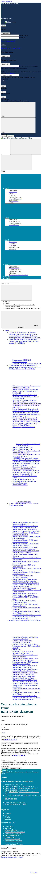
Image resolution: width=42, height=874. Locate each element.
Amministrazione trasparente (13, 840)
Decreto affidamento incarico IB (22, 449)
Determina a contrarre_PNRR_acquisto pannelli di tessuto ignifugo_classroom (25, 580)
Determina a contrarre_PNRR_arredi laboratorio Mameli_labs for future (24, 677)
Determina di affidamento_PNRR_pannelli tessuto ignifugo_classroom (26, 544)
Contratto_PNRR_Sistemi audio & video (25, 526)
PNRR (7, 303)
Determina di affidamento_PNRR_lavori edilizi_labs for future (25, 656)
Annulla (4, 136)
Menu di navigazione (28, 326)
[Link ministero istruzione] (9, 3)
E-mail (21, 66)
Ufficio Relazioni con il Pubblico (15, 832)
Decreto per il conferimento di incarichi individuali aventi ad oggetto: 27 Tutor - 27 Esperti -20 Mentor (26, 396)
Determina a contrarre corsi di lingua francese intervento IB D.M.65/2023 (26, 387)
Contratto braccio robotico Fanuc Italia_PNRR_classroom (23, 576)
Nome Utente (23, 35)
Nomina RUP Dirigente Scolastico (23, 479)
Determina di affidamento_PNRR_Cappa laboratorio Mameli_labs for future (25, 659)
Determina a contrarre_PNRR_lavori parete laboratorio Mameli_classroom (26, 551)
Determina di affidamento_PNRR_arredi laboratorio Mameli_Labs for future (25, 673)
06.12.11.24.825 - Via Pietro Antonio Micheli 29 (22, 788)
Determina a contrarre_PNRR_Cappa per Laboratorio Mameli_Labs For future (25, 670)
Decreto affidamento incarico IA (22, 447)
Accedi (3, 25)
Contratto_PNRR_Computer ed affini (24, 527)
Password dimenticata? (8, 41)
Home (6, 301)
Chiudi (3, 86)
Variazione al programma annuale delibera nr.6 (27, 363)
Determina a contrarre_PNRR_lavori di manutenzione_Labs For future (25, 666)
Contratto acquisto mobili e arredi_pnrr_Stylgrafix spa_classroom (24, 587)
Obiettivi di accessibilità (12, 835)
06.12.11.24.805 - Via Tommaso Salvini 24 (20, 786)
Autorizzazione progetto (20, 483)
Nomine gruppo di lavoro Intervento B (28, 444)
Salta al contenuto (6, 1)
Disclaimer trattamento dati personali (12, 857)
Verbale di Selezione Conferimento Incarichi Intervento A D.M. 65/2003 (26, 452)
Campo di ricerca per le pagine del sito (12, 282)
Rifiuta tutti (16, 743)
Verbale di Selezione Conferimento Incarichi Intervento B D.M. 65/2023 (26, 455)
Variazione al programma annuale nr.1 (24, 481)
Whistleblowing (9, 837)
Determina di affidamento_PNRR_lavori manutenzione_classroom (25, 541)
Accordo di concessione (20, 362)
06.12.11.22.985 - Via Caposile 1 (17, 790)
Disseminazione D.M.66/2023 (22, 360)
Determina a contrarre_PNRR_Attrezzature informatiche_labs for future (26, 663)
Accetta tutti (30, 743)
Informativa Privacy (11, 830)
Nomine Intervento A (22, 445)
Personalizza (5, 743)
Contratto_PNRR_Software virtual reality (25, 644)
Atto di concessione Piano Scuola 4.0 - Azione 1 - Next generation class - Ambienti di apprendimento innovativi (27, 616)
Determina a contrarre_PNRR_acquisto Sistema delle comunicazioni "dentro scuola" (26, 530)
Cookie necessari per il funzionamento (13, 761)
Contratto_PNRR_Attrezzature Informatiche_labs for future (22, 641)
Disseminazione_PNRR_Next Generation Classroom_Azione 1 (25, 605)
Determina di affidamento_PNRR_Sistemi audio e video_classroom (25, 534)
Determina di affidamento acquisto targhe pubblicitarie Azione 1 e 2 (25, 523)
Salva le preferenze (15, 768)
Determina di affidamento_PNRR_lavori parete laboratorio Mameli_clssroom (25, 548)
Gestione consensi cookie (12, 839)
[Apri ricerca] (25, 147)
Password (22, 37)
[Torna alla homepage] (21, 138)
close (3, 171)
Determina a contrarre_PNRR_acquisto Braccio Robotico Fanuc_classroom (25, 594)
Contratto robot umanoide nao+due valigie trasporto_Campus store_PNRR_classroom (26, 583)
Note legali (8, 828)
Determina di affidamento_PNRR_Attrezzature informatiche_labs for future (23, 651)
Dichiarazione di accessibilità (14, 833)
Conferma (10, 136)
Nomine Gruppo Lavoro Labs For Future (25, 683)
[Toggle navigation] (16, 162)
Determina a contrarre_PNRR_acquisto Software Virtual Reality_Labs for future (25, 680)
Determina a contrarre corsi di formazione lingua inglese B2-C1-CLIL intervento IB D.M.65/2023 (25, 391)
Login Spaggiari (10, 73)
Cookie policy (9, 826)
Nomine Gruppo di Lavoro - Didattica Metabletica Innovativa (24, 601)
